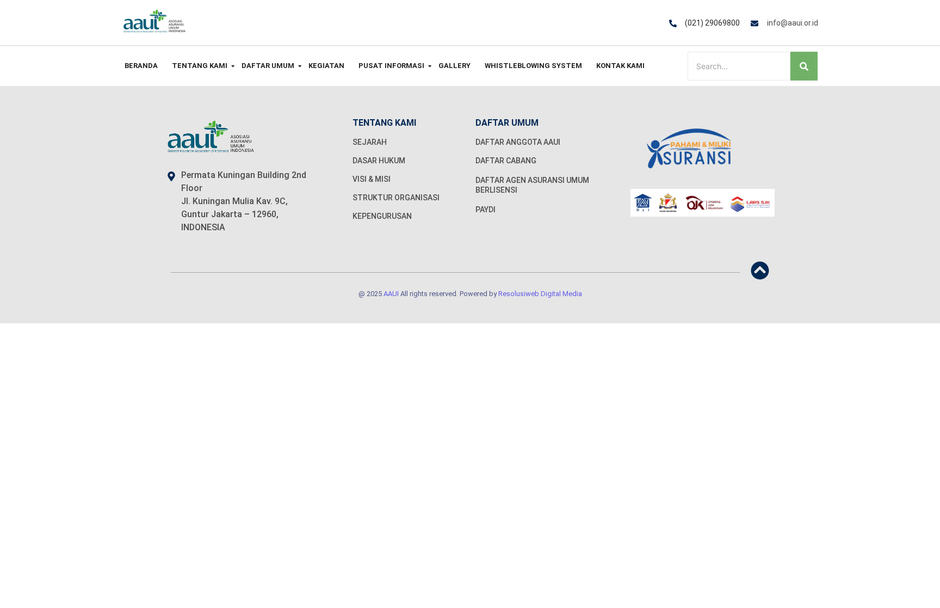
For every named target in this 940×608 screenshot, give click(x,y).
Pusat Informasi (391, 66)
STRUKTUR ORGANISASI (396, 197)
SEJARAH (369, 142)
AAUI (391, 294)
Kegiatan (326, 66)
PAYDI (485, 209)
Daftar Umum (268, 66)
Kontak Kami (620, 66)
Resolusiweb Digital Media (540, 294)
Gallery (454, 66)
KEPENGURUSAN (382, 216)
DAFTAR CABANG (505, 160)
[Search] (804, 66)
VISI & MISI (371, 179)
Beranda (141, 66)
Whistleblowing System (533, 66)
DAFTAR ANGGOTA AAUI (517, 142)
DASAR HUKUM (378, 160)
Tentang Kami (199, 66)
